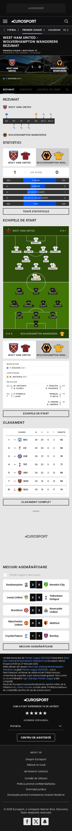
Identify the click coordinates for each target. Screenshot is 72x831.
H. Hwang (53, 402)
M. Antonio (16, 377)
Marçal (54, 394)
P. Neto (54, 396)
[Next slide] (67, 30)
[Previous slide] (4, 30)
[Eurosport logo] (23, 21)
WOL (25, 489)
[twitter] (36, 821)
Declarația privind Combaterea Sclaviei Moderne (36, 794)
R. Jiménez (52, 404)
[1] (27, 713)
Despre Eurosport (36, 759)
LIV (24, 448)
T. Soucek (11, 79)
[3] (36, 713)
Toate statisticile (36, 211)
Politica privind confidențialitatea (36, 783)
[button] (5, 21)
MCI (25, 440)
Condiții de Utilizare (36, 778)
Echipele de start (36, 413)
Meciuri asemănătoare (36, 646)
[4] (40, 713)
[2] (31, 713)
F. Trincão (52, 386)
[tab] (9, 89)
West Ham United (24, 231)
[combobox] (36, 726)
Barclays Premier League (41, 678)
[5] (45, 713)
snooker (28, 687)
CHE (25, 456)
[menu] (66, 21)
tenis (13, 687)
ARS (25, 472)
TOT (25, 464)
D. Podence (52, 388)
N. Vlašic (19, 388)
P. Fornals (19, 394)
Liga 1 (25, 678)
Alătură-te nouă (36, 764)
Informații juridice (36, 789)
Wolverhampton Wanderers (38, 333)
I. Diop (17, 396)
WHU (25, 481)
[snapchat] (45, 821)
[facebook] (27, 821)
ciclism (20, 687)
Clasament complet (36, 502)
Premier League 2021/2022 (37, 658)
